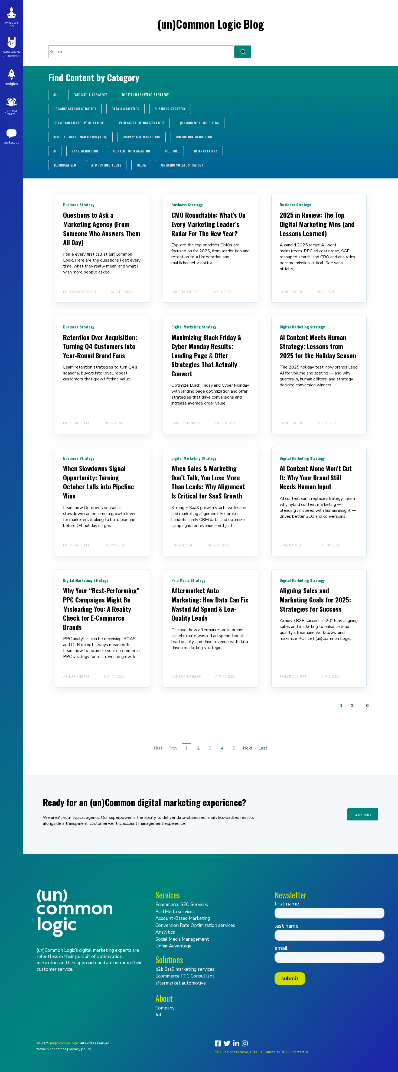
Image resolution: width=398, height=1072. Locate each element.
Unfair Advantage (173, 946)
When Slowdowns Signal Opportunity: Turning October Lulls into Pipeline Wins (98, 481)
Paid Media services (175, 911)
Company (165, 1008)
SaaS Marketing (84, 151)
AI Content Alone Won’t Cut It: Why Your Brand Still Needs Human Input (316, 477)
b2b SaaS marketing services (184, 969)
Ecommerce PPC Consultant (184, 976)
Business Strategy (170, 108)
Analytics (165, 932)
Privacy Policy (80, 1049)
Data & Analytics (125, 108)
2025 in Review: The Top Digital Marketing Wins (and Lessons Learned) (317, 224)
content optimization (131, 151)
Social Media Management (182, 939)
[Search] (242, 51)
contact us (301, 1052)
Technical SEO (64, 165)
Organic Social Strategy (182, 165)
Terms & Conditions (51, 1049)
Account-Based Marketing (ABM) (80, 137)
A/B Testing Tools (106, 165)
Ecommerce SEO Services (181, 904)
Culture (172, 151)
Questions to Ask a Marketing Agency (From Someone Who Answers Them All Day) (101, 228)
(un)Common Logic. (64, 1043)
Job (158, 1015)
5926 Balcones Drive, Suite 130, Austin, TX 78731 (253, 1052)
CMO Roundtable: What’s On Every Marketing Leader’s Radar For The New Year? (208, 224)
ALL (55, 94)
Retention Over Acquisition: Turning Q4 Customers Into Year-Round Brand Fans (100, 346)
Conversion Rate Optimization (78, 122)
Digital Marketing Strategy (145, 94)
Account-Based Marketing (182, 918)
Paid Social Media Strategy (142, 122)
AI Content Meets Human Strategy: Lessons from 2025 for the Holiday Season (318, 346)
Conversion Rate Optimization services (195, 925)
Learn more (362, 814)
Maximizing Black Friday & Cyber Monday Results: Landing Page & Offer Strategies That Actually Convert (206, 355)
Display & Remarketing (142, 137)
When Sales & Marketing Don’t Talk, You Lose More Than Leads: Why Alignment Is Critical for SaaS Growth (208, 481)
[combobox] (141, 51)
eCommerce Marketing (194, 137)
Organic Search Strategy (74, 108)
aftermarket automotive (180, 983)
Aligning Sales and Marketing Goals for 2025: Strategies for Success (315, 599)
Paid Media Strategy (90, 94)
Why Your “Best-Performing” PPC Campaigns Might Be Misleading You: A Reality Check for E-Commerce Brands (101, 608)
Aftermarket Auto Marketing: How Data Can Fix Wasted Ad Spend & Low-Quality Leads (209, 604)
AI (55, 151)
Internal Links (206, 151)
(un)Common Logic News (199, 122)
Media (141, 165)
